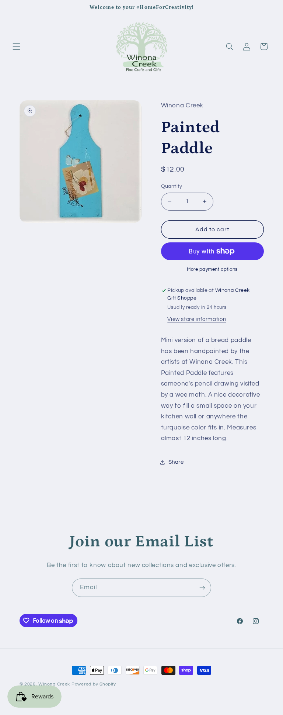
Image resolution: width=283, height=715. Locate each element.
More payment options (212, 269)
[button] (16, 46)
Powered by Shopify (93, 684)
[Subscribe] (202, 587)
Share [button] (176, 462)
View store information (196, 319)
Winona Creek (54, 684)
